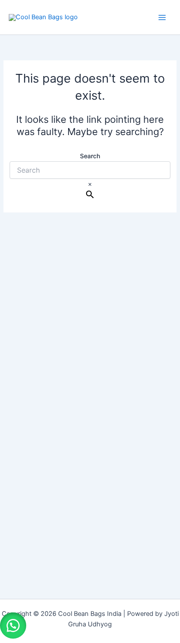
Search (90, 156)
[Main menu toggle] (162, 17)
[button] (13, 625)
